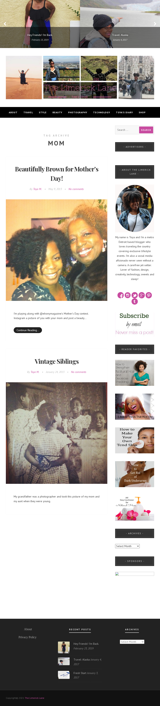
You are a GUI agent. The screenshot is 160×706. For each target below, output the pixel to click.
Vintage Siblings (57, 361)
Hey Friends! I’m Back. (86, 643)
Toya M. (37, 189)
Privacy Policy (27, 637)
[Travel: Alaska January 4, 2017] (120, 24)
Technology (101, 112)
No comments (76, 189)
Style (43, 112)
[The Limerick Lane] (80, 77)
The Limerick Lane (34, 697)
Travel (28, 112)
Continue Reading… (28, 330)
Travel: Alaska (82, 659)
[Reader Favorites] (134, 372)
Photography (77, 112)
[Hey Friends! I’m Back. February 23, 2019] (40, 24)
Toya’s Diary (124, 112)
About (13, 112)
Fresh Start (80, 673)
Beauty (57, 112)
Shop (142, 112)
